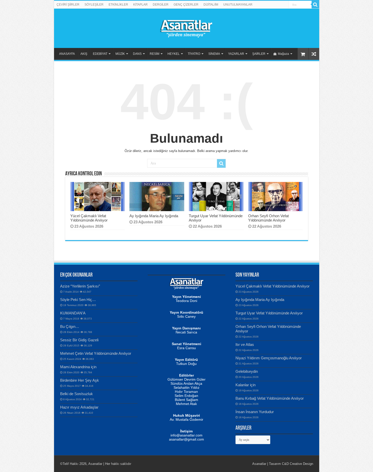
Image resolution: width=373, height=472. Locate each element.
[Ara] (315, 4)
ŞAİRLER (258, 54)
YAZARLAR (236, 54)
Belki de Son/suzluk (76, 394)
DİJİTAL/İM (211, 4)
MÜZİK (120, 54)
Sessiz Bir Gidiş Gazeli (79, 340)
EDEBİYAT (100, 54)
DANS (137, 54)
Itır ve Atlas (244, 344)
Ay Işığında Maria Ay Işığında (153, 216)
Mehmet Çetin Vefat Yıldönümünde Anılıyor (95, 353)
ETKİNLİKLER (118, 4)
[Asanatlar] (186, 27)
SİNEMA (214, 54)
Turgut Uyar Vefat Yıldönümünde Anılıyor (269, 313)
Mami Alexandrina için (78, 367)
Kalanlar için (245, 385)
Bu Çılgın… (69, 326)
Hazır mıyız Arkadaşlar (79, 407)
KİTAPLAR (140, 4)
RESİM (154, 54)
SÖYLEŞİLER (94, 4)
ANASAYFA (67, 54)
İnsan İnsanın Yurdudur (254, 412)
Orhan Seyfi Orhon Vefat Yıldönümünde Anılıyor (268, 218)
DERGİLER (160, 4)
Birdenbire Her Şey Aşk (79, 380)
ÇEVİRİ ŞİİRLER (68, 4)
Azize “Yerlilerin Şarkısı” (80, 286)
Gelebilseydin (246, 371)
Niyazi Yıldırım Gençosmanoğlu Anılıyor (268, 358)
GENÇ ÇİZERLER (186, 4)
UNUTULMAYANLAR (237, 4)
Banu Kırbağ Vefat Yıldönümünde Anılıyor (269, 398)
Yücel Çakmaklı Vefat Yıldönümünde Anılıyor (89, 218)
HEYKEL (173, 54)
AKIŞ (83, 54)
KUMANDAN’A (73, 313)
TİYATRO (194, 54)
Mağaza (283, 54)
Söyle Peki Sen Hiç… (78, 299)
